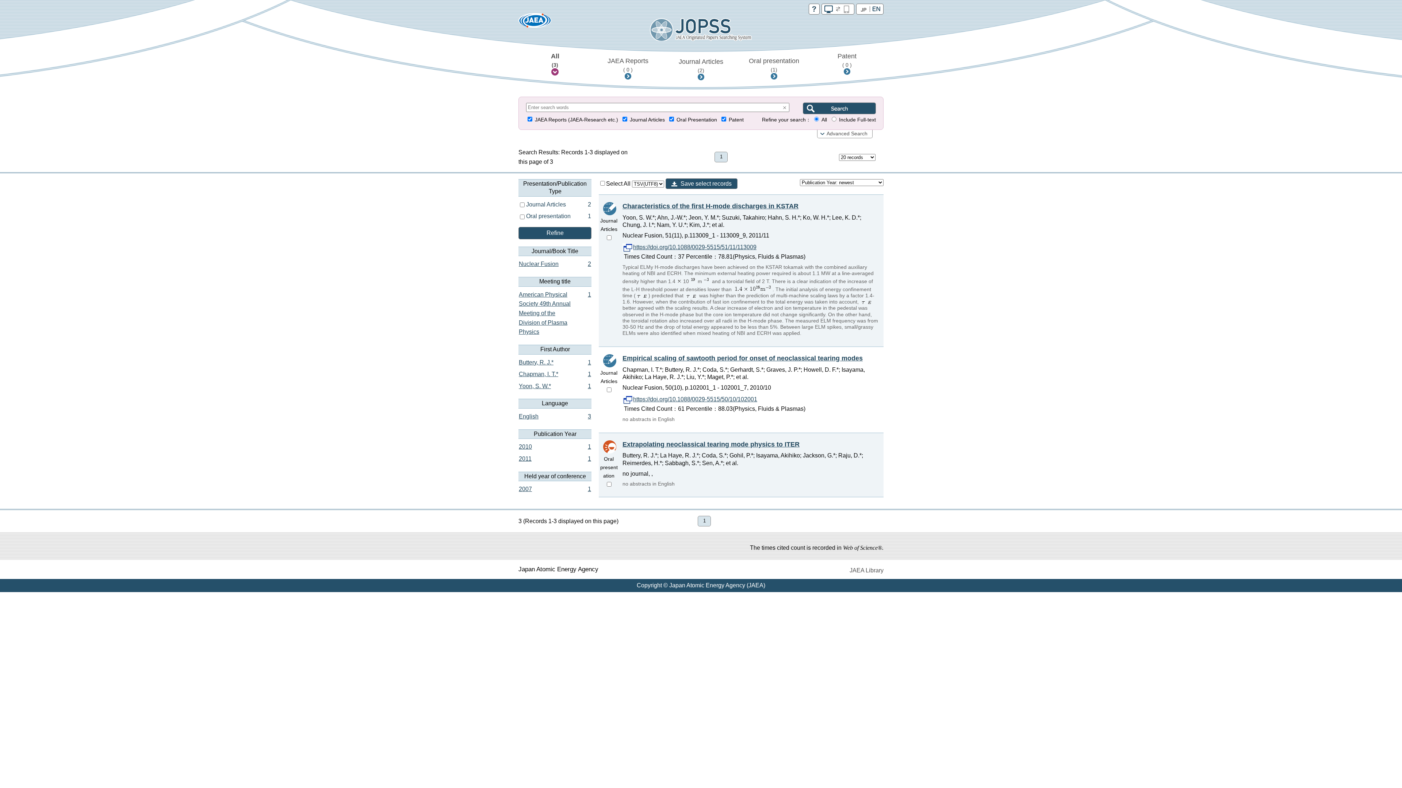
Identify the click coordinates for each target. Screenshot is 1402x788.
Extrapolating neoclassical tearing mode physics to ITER (711, 444)
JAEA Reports (628, 65)
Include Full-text (857, 120)
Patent (847, 60)
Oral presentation (774, 65)
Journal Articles (701, 65)
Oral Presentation (697, 120)
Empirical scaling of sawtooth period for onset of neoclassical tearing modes (743, 358)
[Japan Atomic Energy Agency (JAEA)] (534, 23)
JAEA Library (867, 570)
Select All (619, 184)
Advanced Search (847, 133)
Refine (555, 233)
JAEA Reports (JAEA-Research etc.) (576, 120)
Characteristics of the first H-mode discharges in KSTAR (710, 206)
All (555, 60)
